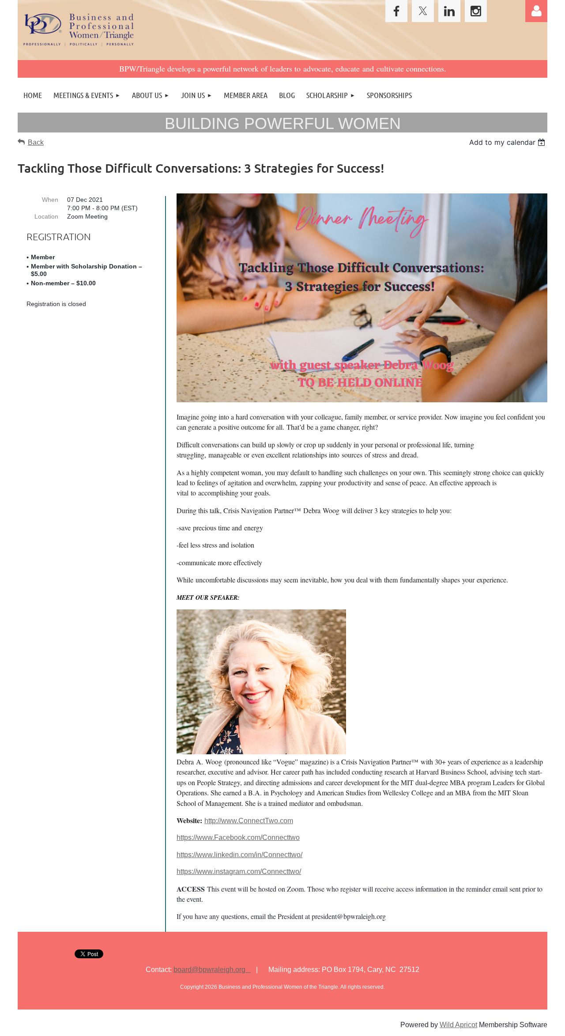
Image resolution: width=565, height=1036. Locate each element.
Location (46, 216)
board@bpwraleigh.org (212, 969)
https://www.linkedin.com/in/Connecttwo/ (239, 854)
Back (36, 142)
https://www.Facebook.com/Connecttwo (238, 837)
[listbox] (508, 142)
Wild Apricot (458, 1024)
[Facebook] (396, 11)
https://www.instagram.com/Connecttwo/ (239, 871)
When (50, 199)
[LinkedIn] (449, 11)
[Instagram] (476, 11)
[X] (423, 11)
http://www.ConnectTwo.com (248, 820)
